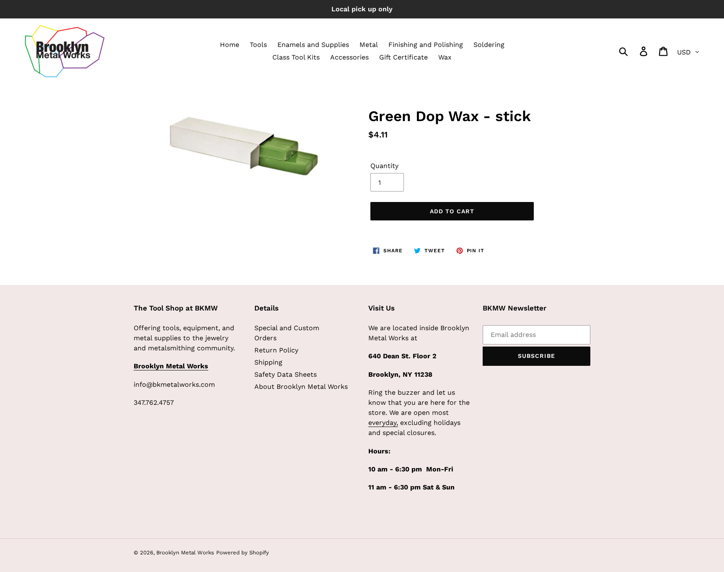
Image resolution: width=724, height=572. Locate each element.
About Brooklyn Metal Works (301, 387)
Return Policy (276, 350)
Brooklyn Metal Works (185, 552)
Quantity (384, 166)
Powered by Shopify (242, 552)
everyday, (383, 423)
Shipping (268, 362)
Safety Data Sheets (285, 374)
